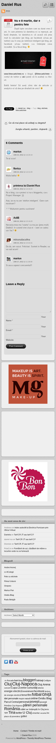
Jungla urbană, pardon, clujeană (31, 129)
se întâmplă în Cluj (35, 709)
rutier (23, 709)
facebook (39, 691)
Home (16, 731)
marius (17, 151)
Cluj (8, 684)
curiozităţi (32, 687)
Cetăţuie (47, 681)
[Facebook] (11, 661)
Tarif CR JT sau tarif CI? (24, 535)
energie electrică (13, 691)
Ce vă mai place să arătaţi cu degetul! (27, 123)
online (34, 698)
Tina (11, 712)
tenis (47, 709)
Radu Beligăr (9, 600)
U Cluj (27, 712)
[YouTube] (16, 661)
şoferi (24, 716)
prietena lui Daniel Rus (26, 185)
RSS (8, 11)
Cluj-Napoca (24, 683)
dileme (41, 688)
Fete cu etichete (11, 576)
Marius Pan (9, 590)
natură (27, 698)
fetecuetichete (21, 110)
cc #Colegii (9, 572)
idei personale (11, 698)
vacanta (43, 713)
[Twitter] (6, 661)
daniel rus (22, 108)
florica (17, 168)
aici (23, 77)
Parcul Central (11, 701)
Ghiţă (46, 694)
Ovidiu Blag (9, 595)
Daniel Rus (11, 4)
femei (24, 695)
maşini (21, 699)
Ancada (10, 680)
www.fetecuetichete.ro (14, 74)
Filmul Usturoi (10, 581)
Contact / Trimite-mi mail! (31, 731)
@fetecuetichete (42, 74)
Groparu (7, 586)
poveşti (34, 701)
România (12, 708)
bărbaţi (39, 680)
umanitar (36, 713)
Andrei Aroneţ (10, 567)
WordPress (21, 738)
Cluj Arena (43, 684)
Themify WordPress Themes (39, 738)
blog (28, 108)
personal (24, 701)
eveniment (28, 691)
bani (16, 680)
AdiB (16, 217)
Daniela (7, 535)
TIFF (6, 713)
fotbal (37, 694)
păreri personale (35, 705)
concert (7, 688)
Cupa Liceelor (18, 687)
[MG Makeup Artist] (28, 403)
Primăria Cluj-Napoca (13, 706)
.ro (5, 681)
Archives (8, 615)
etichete (44, 108)
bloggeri (29, 680)
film (29, 695)
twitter (19, 712)
